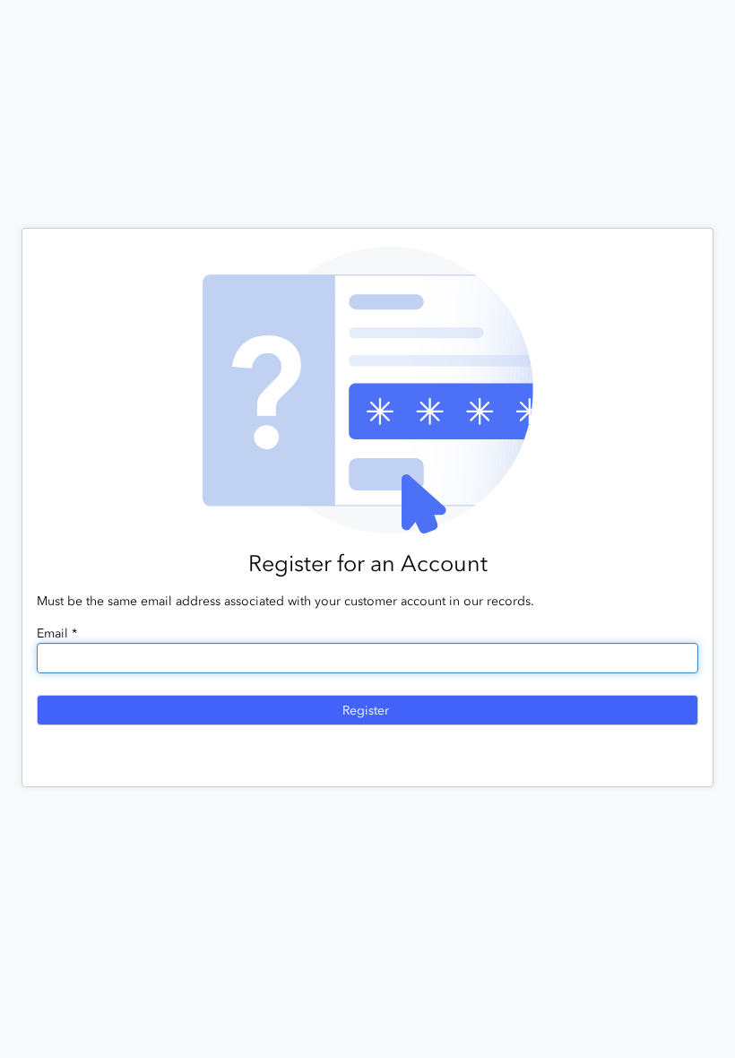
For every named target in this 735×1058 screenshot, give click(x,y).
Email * (57, 633)
